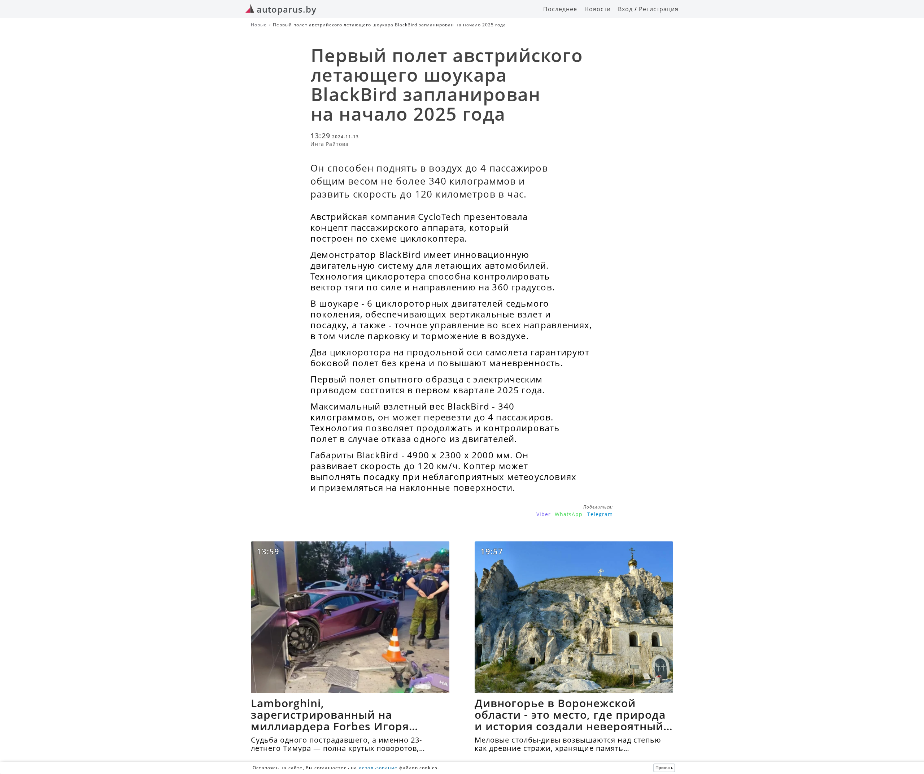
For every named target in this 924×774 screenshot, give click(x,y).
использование (378, 768)
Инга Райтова (329, 143)
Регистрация (659, 9)
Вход (625, 9)
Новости (597, 9)
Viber (543, 514)
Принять (664, 767)
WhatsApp (569, 514)
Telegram (600, 514)
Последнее (560, 9)
